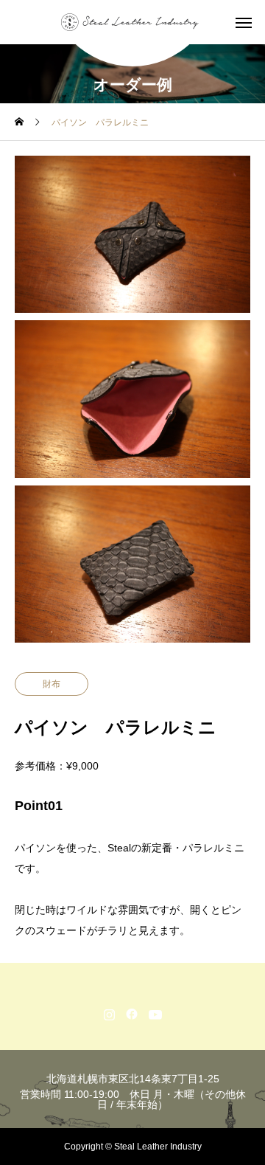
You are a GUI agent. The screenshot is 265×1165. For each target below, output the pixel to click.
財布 (51, 684)
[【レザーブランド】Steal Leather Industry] (132, 22)
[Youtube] (156, 1013)
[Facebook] (132, 1013)
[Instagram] (109, 1013)
